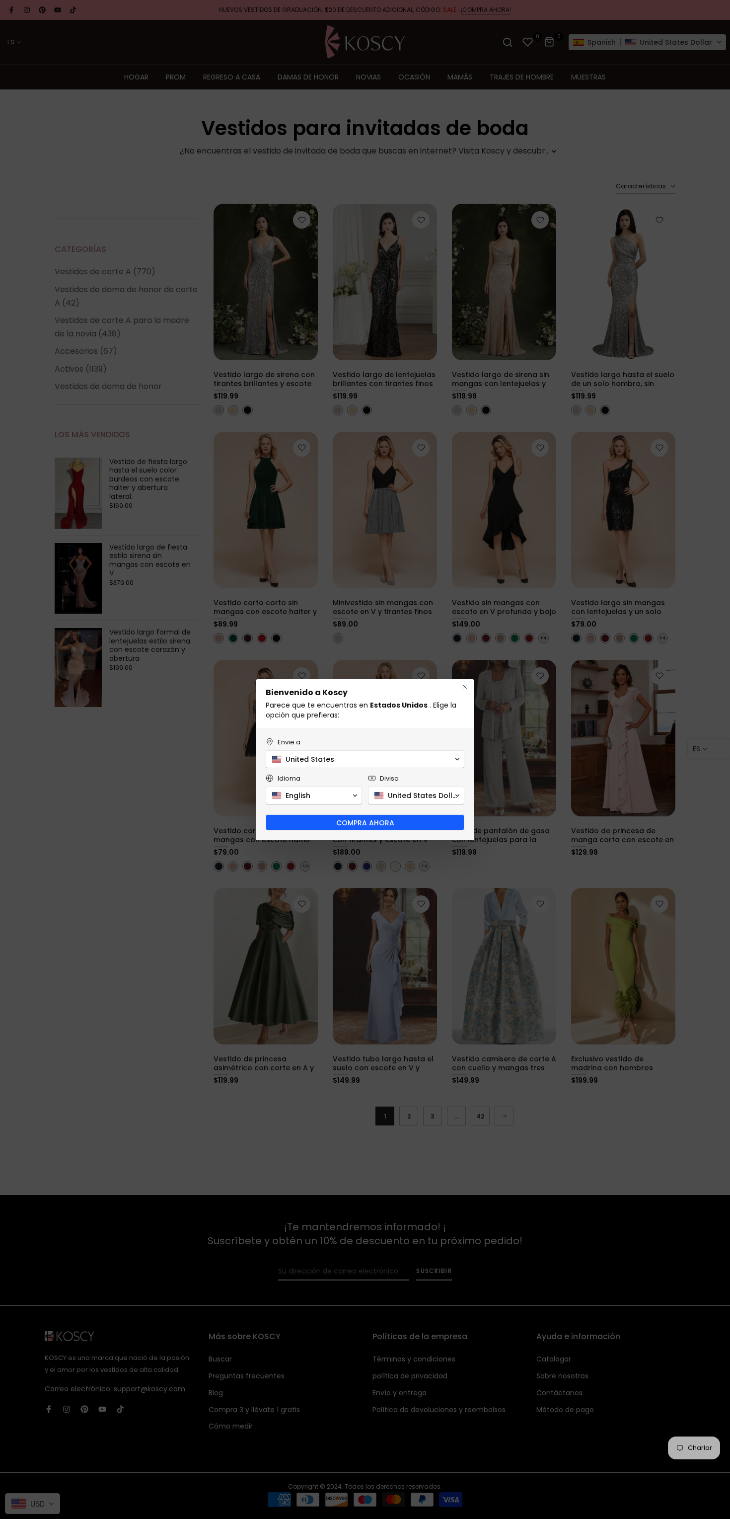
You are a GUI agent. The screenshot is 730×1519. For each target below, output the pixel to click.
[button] (365, 759)
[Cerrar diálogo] (464, 686)
